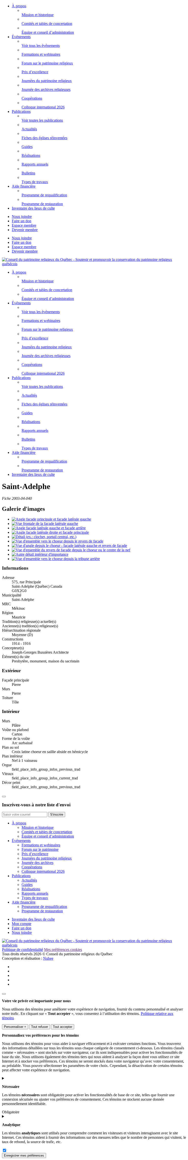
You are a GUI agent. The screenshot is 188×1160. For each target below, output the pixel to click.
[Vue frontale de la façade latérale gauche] (45, 523)
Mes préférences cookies (63, 949)
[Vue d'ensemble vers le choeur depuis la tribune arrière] (56, 559)
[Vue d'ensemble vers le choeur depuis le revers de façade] (57, 541)
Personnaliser (15, 1027)
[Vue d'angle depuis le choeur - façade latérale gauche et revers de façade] (69, 545)
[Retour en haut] (4, 796)
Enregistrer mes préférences (24, 1155)
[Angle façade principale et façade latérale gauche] (51, 519)
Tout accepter (62, 1027)
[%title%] (4, 994)
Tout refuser (39, 1027)
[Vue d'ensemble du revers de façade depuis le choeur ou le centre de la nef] (71, 550)
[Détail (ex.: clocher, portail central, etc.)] (44, 537)
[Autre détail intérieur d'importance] (40, 554)
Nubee (48, 958)
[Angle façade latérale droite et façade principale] (50, 532)
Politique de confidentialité (22, 949)
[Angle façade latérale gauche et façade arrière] (49, 528)
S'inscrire (56, 814)
